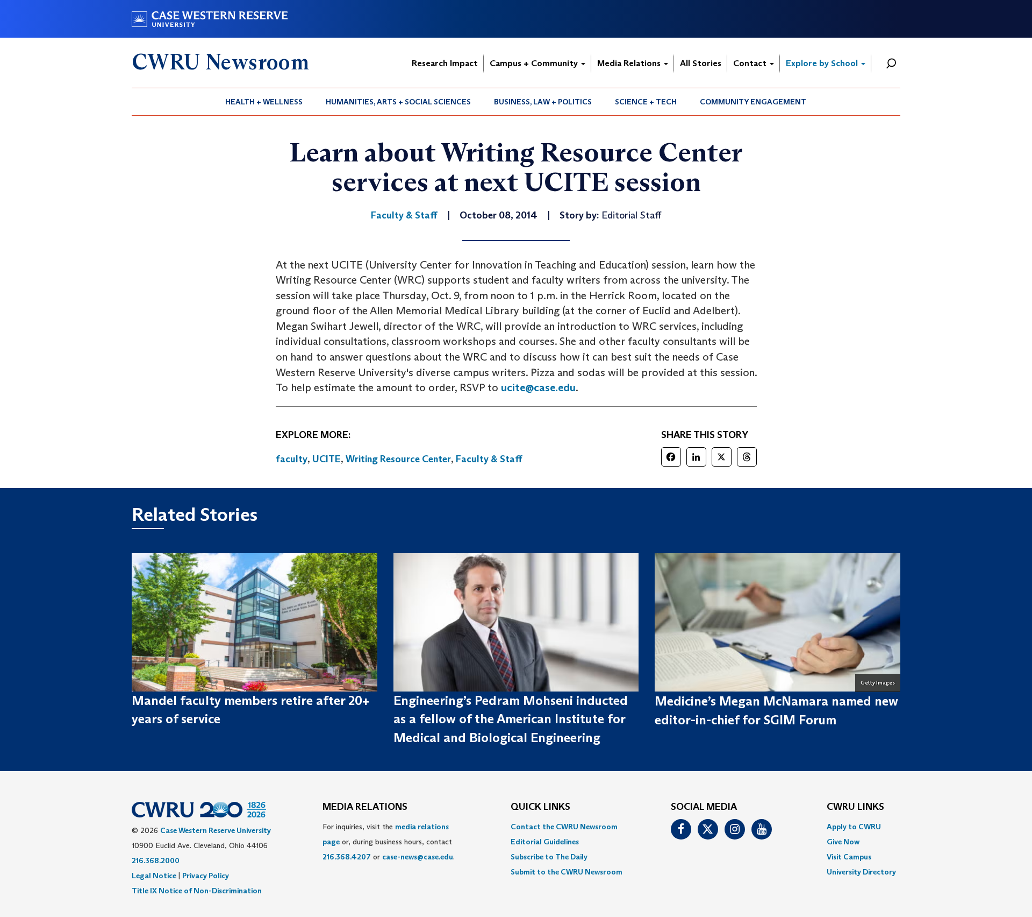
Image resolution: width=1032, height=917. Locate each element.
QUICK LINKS (540, 807)
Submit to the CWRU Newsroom (566, 872)
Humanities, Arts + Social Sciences (398, 102)
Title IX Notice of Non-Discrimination (197, 890)
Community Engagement (753, 102)
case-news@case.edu (417, 857)
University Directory (861, 872)
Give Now (843, 842)
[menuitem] (264, 101)
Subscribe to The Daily (549, 857)
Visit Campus (849, 857)
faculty (291, 459)
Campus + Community (535, 63)
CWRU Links (855, 807)
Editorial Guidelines (545, 842)
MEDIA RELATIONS (364, 807)
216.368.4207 (346, 857)
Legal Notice (154, 875)
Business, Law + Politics (543, 102)
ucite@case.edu (538, 387)
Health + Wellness (264, 102)
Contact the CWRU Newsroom (564, 826)
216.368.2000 (156, 860)
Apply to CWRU (854, 826)
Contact (751, 63)
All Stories (700, 63)
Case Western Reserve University (215, 830)
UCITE (326, 459)
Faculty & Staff (489, 459)
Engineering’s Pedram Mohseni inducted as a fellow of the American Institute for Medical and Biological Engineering (510, 719)
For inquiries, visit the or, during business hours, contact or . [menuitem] (388, 842)
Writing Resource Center (398, 459)
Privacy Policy (205, 875)
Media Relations (630, 63)
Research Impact (445, 63)
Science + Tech (646, 102)
